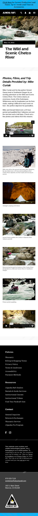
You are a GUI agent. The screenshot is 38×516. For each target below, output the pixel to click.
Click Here (7, 2)
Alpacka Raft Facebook (5, 432)
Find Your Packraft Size (15, 402)
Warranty (9, 357)
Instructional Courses (14, 394)
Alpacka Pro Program (14, 425)
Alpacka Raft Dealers (14, 388)
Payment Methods (13, 375)
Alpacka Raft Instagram (10, 432)
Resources (10, 382)
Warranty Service (12, 421)
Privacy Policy (11, 364)
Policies (9, 352)
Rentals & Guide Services (15, 391)
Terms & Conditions (13, 368)
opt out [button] (22, 460)
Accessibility (11, 371)
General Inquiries (12, 414)
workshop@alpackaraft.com (15, 481)
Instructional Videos (14, 398)
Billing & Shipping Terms (16, 361)
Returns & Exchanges (14, 418)
